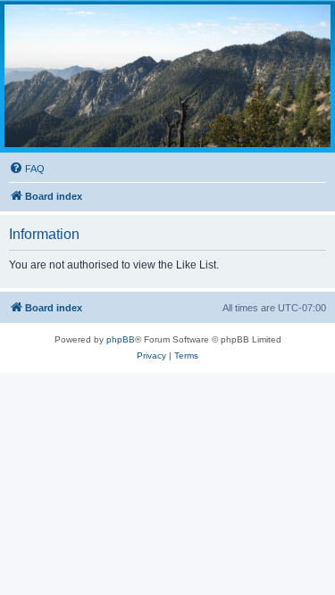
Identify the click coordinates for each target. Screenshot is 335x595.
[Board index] (167, 75)
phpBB (120, 339)
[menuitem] (27, 168)
